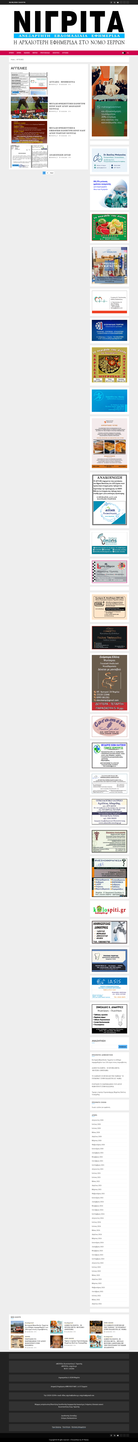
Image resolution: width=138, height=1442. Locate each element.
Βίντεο (35, 53)
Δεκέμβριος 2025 (98, 1153)
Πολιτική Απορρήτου (79, 1427)
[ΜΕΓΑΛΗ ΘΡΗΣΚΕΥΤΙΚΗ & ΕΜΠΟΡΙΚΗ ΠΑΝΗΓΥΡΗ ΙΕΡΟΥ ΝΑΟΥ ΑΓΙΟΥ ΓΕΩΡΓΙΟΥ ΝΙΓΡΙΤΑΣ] (29, 132)
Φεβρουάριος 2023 (98, 1287)
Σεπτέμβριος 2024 (98, 1214)
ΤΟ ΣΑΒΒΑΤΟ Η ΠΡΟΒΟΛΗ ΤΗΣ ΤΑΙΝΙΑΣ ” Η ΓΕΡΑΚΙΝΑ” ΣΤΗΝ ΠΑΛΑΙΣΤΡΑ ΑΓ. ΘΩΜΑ (115, 1327)
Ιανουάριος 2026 (97, 1149)
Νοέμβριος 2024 (97, 1206)
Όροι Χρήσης (56, 1427)
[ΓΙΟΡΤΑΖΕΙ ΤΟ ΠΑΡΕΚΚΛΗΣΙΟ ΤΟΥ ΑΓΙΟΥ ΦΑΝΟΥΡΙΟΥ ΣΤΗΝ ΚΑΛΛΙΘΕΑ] (17, 1341)
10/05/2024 (64, 111)
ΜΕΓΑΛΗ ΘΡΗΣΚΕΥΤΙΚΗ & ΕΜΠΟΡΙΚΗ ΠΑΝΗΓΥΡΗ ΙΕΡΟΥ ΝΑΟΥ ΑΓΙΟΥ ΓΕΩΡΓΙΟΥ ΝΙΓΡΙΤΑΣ (67, 130)
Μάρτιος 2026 (96, 1140)
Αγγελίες (65, 53)
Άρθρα (19, 53)
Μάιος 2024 (96, 1230)
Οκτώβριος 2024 (97, 1210)
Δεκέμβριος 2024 (98, 1202)
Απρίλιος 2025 (97, 1185)
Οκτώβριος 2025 (97, 1161)
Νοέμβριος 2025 (97, 1157)
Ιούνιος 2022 (96, 1296)
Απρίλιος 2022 (97, 1304)
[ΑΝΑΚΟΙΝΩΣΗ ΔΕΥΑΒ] (29, 156)
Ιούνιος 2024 (96, 1226)
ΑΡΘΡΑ (106, 1323)
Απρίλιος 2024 (97, 1234)
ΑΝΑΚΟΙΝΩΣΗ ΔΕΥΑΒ (60, 155)
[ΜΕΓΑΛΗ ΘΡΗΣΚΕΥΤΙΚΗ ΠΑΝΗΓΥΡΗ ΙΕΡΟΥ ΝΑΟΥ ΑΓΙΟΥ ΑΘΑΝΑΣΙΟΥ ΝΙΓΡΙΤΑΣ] (29, 108)
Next (51, 173)
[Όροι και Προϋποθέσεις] (127, 2)
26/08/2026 (30, 1332)
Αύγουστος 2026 (97, 1120)
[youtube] (117, 2)
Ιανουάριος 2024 (97, 1242)
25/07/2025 (64, 84)
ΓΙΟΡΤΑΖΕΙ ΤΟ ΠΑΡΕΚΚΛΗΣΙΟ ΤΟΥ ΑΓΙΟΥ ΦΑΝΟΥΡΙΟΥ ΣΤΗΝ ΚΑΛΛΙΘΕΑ (35, 1342)
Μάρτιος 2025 (96, 1189)
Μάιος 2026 (96, 1132)
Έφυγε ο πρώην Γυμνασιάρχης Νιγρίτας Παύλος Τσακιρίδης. (76, 1342)
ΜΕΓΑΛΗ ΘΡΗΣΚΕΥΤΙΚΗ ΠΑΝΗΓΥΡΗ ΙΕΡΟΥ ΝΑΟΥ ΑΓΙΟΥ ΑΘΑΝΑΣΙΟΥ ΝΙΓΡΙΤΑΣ (67, 106)
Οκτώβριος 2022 (97, 1291)
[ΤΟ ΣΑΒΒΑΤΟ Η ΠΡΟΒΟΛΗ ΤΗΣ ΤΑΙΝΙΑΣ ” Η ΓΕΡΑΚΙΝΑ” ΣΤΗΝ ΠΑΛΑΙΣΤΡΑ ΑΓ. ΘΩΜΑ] (96, 1327)
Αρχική (11, 53)
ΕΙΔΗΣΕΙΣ (110, 1323)
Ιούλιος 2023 (96, 1267)
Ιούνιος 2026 (96, 1128)
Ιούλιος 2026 (96, 1124)
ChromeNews (75, 1440)
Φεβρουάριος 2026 (98, 1145)
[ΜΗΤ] (121, 2)
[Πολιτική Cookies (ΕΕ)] (124, 2)
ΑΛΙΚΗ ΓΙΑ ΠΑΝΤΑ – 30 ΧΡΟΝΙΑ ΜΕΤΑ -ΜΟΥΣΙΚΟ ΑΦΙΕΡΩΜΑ (74, 1327)
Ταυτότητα (66, 1427)
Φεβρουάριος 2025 (98, 1194)
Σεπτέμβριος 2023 (98, 1259)
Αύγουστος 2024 (97, 1218)
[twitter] (114, 2)
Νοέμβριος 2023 (97, 1251)
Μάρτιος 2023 (96, 1283)
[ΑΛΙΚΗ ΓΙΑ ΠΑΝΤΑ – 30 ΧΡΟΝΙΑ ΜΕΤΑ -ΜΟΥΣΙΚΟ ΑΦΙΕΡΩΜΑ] (56, 1327)
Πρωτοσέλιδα (45, 53)
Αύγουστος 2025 (97, 1169)
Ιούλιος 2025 (96, 1173)
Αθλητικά (56, 53)
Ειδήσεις (27, 53)
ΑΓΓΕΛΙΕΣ (15, 92)
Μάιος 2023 (96, 1275)
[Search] (128, 53)
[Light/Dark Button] (124, 53)
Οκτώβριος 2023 (97, 1255)
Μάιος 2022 (96, 1300)
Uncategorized (29, 1323)
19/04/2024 (64, 157)
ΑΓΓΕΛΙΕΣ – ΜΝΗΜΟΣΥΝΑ (62, 82)
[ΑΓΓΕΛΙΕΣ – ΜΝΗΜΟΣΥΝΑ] (29, 83)
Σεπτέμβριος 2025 (98, 1165)
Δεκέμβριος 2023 (98, 1247)
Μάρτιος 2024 (96, 1238)
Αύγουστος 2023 (97, 1263)
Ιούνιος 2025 (96, 1177)
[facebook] (111, 2)
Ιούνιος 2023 (96, 1271)
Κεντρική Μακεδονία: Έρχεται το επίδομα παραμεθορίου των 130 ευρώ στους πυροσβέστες (36, 1327)
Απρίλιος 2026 (97, 1136)
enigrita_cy (54, 84)
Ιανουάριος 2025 (97, 1198)
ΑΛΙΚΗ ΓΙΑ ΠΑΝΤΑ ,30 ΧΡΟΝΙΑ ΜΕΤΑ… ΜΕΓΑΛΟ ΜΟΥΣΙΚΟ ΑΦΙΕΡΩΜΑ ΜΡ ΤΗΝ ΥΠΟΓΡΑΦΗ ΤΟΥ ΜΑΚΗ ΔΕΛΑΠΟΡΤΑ (115, 1343)
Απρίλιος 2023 (97, 1279)
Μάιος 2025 (96, 1181)
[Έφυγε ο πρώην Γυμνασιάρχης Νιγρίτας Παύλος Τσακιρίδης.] (56, 1341)
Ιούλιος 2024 (96, 1222)
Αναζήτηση (99, 1040)
